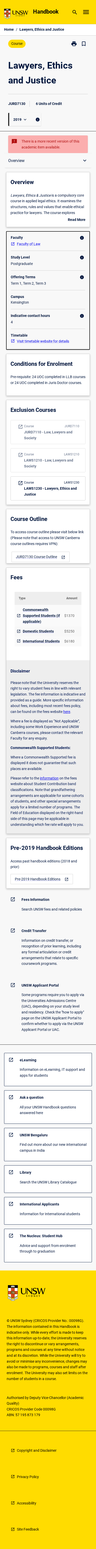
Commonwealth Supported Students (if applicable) (41, 615)
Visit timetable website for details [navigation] (43, 341)
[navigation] (41, 557)
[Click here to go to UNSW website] (16, 14)
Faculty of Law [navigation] (28, 244)
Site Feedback (28, 1529)
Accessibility (26, 1503)
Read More (77, 220)
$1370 (69, 616)
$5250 (69, 631)
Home (9, 29)
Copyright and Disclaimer (37, 1450)
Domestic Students (38, 631)
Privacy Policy (28, 1477)
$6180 (69, 641)
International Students (41, 641)
